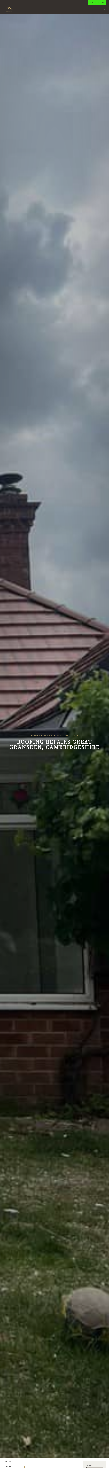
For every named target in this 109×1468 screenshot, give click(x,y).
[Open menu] (104, 9)
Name (89, 1466)
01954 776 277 (97, 3)
